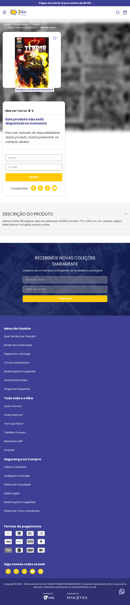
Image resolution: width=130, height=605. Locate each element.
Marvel (36, 24)
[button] (118, 13)
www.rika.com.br (37, 584)
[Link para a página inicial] (7, 24)
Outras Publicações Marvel (22, 27)
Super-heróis (21, 24)
